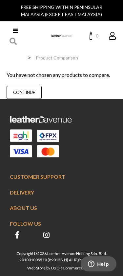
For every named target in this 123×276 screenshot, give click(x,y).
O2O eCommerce (67, 267)
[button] (13, 41)
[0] (92, 36)
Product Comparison (57, 57)
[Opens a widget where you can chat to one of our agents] (98, 264)
